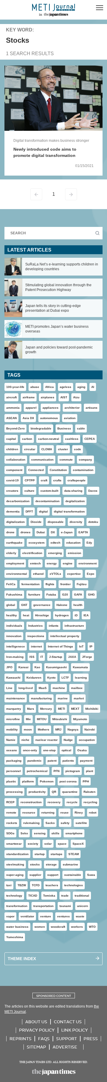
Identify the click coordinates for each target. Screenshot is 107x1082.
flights (49, 584)
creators (12, 490)
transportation (43, 906)
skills (55, 833)
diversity (76, 522)
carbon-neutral (48, 438)
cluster (63, 449)
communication (42, 459)
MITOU (41, 719)
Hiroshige (42, 615)
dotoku (93, 522)
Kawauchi (13, 677)
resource (28, 812)
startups (56, 854)
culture (29, 490)
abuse (34, 387)
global (10, 605)
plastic (11, 781)
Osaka (82, 750)
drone (10, 532)
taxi (9, 885)
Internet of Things (60, 646)
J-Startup (55, 656)
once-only (30, 750)
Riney (79, 812)
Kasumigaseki (56, 667)
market (79, 698)
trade (65, 895)
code (77, 449)
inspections (35, 636)
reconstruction (31, 802)
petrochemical (37, 771)
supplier (35, 874)
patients (68, 760)
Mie (28, 719)
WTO (92, 926)
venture (45, 916)
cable (81, 428)
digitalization (15, 522)
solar (48, 843)
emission (74, 553)
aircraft (11, 397)
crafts (57, 480)
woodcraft (58, 926)
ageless (65, 387)
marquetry (13, 708)
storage (51, 864)
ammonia (13, 407)
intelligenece (15, 646)
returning (47, 812)
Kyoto (51, 677)
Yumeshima (14, 937)
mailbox (77, 688)
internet (36, 646)
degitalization (75, 501)
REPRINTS (21, 1038)
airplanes (47, 397)
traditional (82, 895)
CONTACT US (68, 1021)
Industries (35, 625)
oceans (11, 750)
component (14, 470)
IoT (81, 646)
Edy (89, 542)
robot (92, 812)
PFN (56, 771)
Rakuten (89, 791)
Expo (90, 573)
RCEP (10, 802)
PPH (86, 781)
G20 (65, 594)
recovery (54, 802)
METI (61, 708)
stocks (35, 864)
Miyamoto (80, 719)
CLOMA (46, 449)
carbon (27, 438)
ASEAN (11, 418)
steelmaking (15, 864)
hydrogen (62, 615)
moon (28, 729)
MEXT (75, 708)
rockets (11, 823)
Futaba (51, 594)
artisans (91, 407)
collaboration (15, 459)
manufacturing (41, 698)
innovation (13, 636)
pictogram (72, 771)
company (85, 459)
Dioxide (36, 522)
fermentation (30, 584)
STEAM (73, 854)
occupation (87, 740)
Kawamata (80, 667)
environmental (16, 573)
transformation (16, 906)
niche (25, 740)
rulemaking (31, 823)
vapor (10, 916)
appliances (51, 407)
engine (68, 563)
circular (29, 449)
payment (86, 760)
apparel (31, 407)
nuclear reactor (46, 740)
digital (43, 511)
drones (26, 532)
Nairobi (89, 729)
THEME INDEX (22, 958)
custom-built (49, 490)
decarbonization (17, 501)
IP (90, 646)
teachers (51, 885)
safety (65, 823)
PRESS (91, 1038)
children (12, 449)
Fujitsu (81, 584)
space (62, 843)
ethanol (38, 573)
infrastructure (74, 625)
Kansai (23, 667)
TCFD (36, 885)
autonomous (49, 418)
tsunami (65, 906)
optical (66, 750)
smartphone (74, 833)
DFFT (29, 511)
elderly (11, 553)
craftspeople (76, 480)
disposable (56, 522)
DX (53, 532)
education (73, 542)
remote (11, 812)
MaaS (43, 688)
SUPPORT (66, 1038)
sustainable (72, 874)
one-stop (49, 750)
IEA (86, 615)
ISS (31, 656)
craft (44, 480)
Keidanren (33, 677)
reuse (64, 812)
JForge (87, 656)
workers (77, 926)
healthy (11, 615)
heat (26, 615)
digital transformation (69, 511)
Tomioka (49, 895)
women (39, 926)
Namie (10, 740)
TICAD (32, 895)
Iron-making (14, 656)
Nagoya (72, 729)
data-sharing (73, 490)
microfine (13, 719)
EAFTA (83, 532)
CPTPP (30, 480)
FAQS (44, 1038)
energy (52, 563)
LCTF (65, 677)
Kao (37, 667)
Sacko (50, 823)
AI (92, 387)
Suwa (91, 874)
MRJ (58, 729)
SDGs (10, 833)
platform (28, 781)
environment (87, 563)
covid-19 (12, 480)
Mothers (43, 729)
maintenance (15, 698)
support (52, 874)
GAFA (78, 594)
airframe (29, 397)
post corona (68, 781)
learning (81, 677)
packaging (13, 760)
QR (54, 791)
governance (42, 605)
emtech (35, 563)
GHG (91, 594)
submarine (70, 864)
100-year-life (15, 387)
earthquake (14, 542)
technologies (73, 885)
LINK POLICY (74, 1030)
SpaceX (78, 843)
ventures (63, 916)
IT (41, 656)
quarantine (70, 791)
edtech (55, 542)
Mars (30, 708)
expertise (74, 573)
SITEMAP (36, 1047)
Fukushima (14, 594)
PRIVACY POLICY (37, 1030)
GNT (24, 605)
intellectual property (64, 636)
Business (64, 428)
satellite (81, 823)
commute (66, 459)
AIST (63, 397)
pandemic (34, 760)
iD (76, 615)
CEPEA (89, 438)
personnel (13, 771)
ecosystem (37, 542)
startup (39, 854)
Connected (36, 470)
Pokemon (47, 781)
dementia (13, 511)
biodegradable (41, 428)
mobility (12, 729)
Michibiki (91, 708)
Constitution (58, 470)
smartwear (14, 843)
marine (63, 698)
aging (81, 387)
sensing (39, 833)
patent (52, 760)
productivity (37, 791)
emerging (55, 553)
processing (14, 791)
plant (89, 771)
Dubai (41, 532)
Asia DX (28, 418)
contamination (83, 470)
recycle (72, 802)
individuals (14, 625)
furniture (34, 594)
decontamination (47, 501)
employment (15, 563)
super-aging (14, 874)
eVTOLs (55, 573)
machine (59, 688)
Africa (49, 387)
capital (11, 438)
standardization (17, 854)
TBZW (22, 885)
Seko (24, 833)
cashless (71, 438)
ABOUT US (36, 1021)
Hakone (61, 605)
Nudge (68, 740)
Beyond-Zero (15, 428)
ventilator (27, 916)
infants (54, 625)
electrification (32, 553)
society (33, 843)
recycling (90, 802)
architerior (72, 407)
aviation (69, 418)
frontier (65, 584)
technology (14, 895)
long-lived (25, 688)
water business (17, 926)
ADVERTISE (65, 1047)
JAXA (72, 656)
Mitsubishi (59, 719)
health (77, 605)
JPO (9, 667)
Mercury (46, 708)
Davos (92, 490)
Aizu (76, 397)
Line (9, 688)
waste (80, 916)
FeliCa (10, 584)
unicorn (82, 906)
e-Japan (67, 532)
